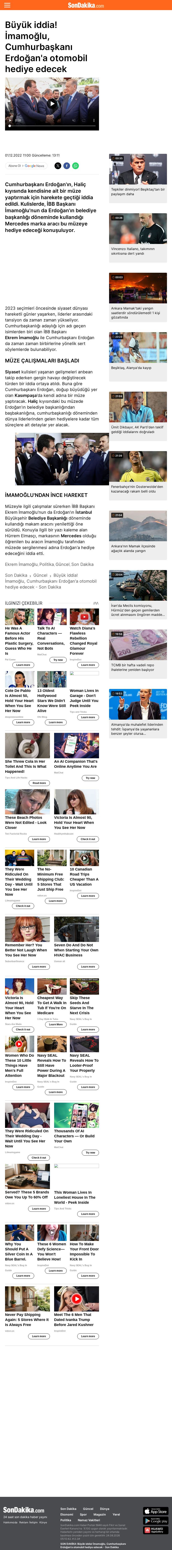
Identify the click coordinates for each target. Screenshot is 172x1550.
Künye (43, 1522)
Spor (83, 1514)
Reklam (23, 1522)
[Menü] (7, 5)
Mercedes (71, 535)
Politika (65, 1520)
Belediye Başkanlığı (47, 518)
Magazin (100, 1514)
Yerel (116, 1514)
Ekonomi (66, 1514)
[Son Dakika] (86, 5)
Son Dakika (68, 1508)
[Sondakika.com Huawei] (156, 1530)
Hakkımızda (10, 1522)
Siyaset (12, 371)
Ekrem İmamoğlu (22, 337)
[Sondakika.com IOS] (156, 1511)
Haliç (33, 401)
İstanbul (84, 512)
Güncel (88, 1508)
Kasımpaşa (26, 395)
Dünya (104, 1508)
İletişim (33, 1522)
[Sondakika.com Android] (156, 1521)
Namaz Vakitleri (89, 1520)
